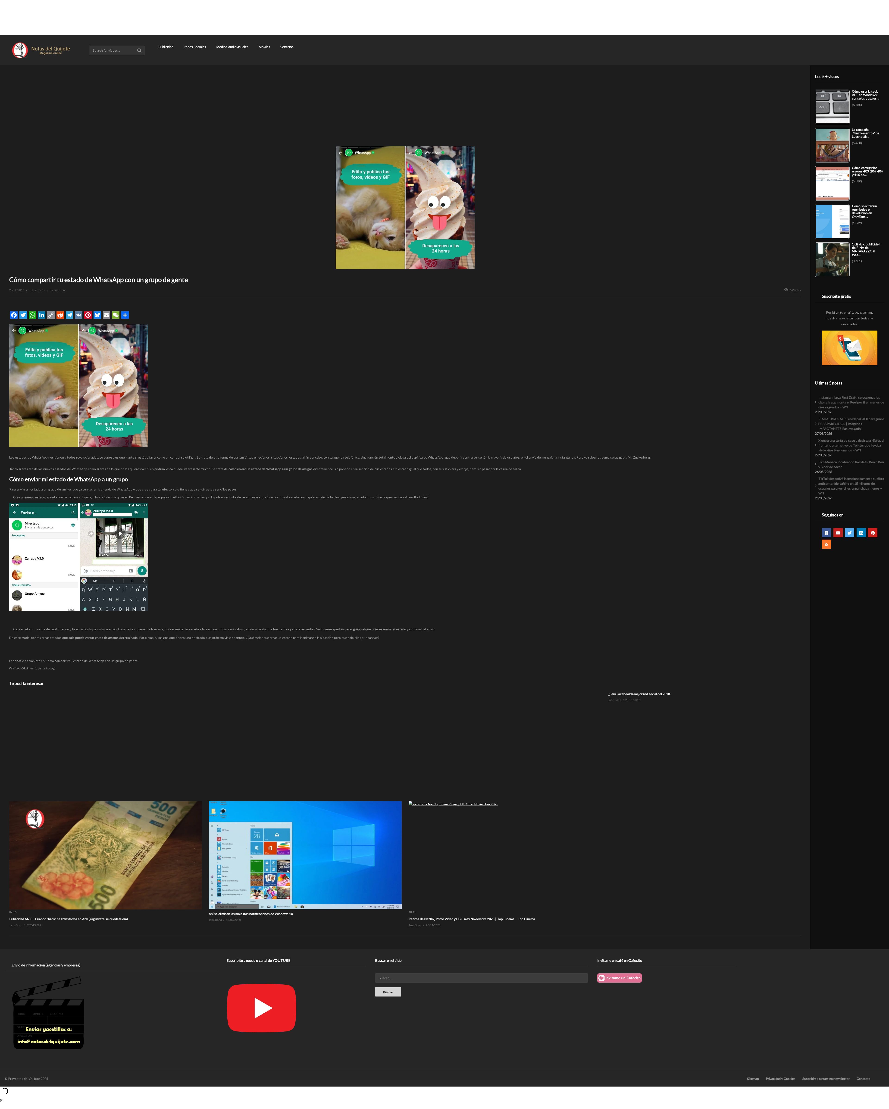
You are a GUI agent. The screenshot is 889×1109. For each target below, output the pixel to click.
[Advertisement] (444, 17)
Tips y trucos (37, 290)
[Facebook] (826, 532)
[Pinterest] (872, 532)
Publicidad (166, 47)
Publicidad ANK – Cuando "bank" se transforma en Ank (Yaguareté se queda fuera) (68, 919)
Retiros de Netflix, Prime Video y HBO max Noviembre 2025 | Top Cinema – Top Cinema (472, 919)
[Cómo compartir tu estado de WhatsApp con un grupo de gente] (105, 801)
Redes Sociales (195, 47)
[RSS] (826, 544)
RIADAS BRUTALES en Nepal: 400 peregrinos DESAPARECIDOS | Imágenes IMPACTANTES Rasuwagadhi (851, 424)
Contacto (863, 1079)
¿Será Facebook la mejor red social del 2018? (639, 694)
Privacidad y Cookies (780, 1079)
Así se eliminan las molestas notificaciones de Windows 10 (251, 914)
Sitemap (753, 1079)
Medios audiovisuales (232, 47)
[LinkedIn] (861, 532)
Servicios (287, 47)
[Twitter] (849, 532)
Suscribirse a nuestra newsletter (826, 1079)
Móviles (265, 47)
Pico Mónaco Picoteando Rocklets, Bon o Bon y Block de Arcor (851, 464)
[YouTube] (838, 532)
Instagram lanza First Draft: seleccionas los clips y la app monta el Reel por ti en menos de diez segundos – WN (851, 402)
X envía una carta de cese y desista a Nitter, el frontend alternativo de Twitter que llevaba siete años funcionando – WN (851, 445)
